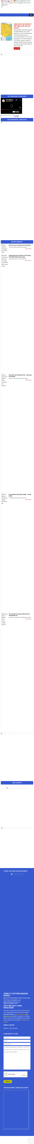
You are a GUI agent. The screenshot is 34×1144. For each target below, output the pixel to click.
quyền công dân (14, 1012)
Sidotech (6, 1028)
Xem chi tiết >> (28, 248)
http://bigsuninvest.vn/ (14, 1002)
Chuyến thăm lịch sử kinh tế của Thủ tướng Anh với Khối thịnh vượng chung (20, 256)
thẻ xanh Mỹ (17, 1020)
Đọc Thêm (17, 48)
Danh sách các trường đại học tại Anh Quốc (20, 245)
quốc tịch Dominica (9, 1014)
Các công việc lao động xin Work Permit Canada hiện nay (19, 614)
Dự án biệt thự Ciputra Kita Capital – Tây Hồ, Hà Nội (20, 495)
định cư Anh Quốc (11, 1010)
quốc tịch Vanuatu (20, 1014)
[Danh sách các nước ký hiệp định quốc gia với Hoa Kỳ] (6, 31)
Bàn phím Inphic (13, 1028)
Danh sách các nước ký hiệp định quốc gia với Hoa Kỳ (22, 26)
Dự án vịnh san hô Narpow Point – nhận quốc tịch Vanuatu (20, 375)
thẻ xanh (18, 1010)
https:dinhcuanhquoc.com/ (11, 1003)
